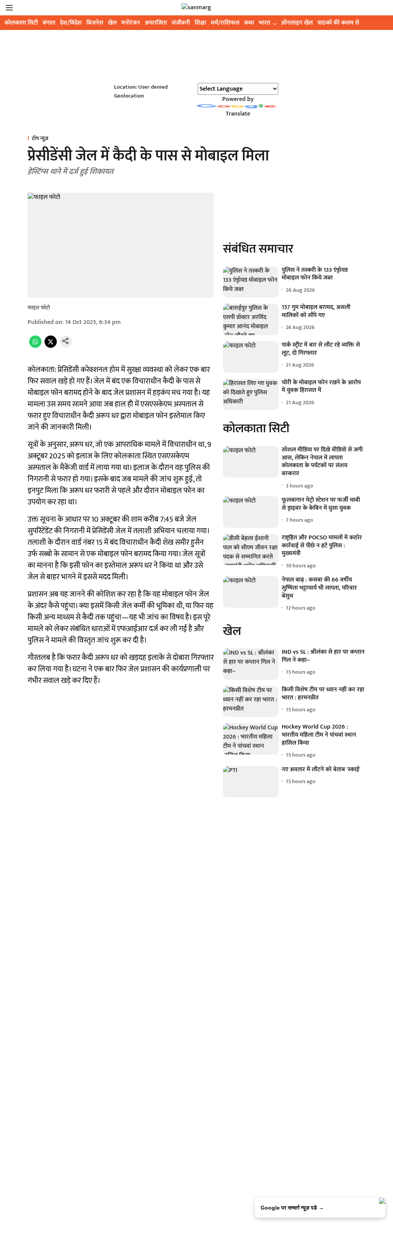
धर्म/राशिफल (225, 23)
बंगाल (49, 23)
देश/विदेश (71, 23)
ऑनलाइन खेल (297, 23)
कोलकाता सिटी (21, 23)
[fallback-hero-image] (251, 282)
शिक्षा (200, 23)
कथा (249, 23)
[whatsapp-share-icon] (35, 346)
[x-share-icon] (51, 346)
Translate (238, 114)
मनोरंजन (130, 23)
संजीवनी (181, 23)
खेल (112, 23)
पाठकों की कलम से (338, 23)
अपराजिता (156, 23)
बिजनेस (94, 23)
